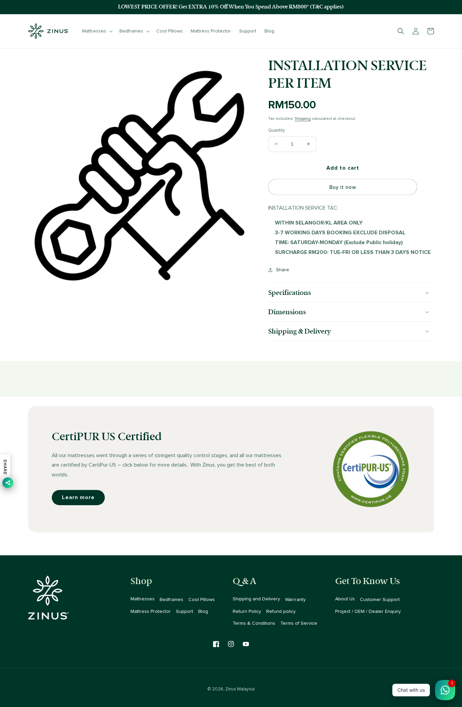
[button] (96, 31)
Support (184, 611)
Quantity (276, 130)
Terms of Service (298, 623)
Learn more (78, 497)
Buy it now (342, 187)
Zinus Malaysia (240, 689)
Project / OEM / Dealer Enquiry (368, 611)
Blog (203, 611)
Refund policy (281, 611)
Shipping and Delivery (256, 599)
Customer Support (380, 599)
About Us (345, 599)
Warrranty (295, 599)
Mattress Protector (151, 611)
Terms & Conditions (254, 623)
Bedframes (171, 599)
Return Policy (247, 611)
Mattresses (143, 599)
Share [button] (282, 269)
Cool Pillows (201, 599)
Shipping (303, 119)
